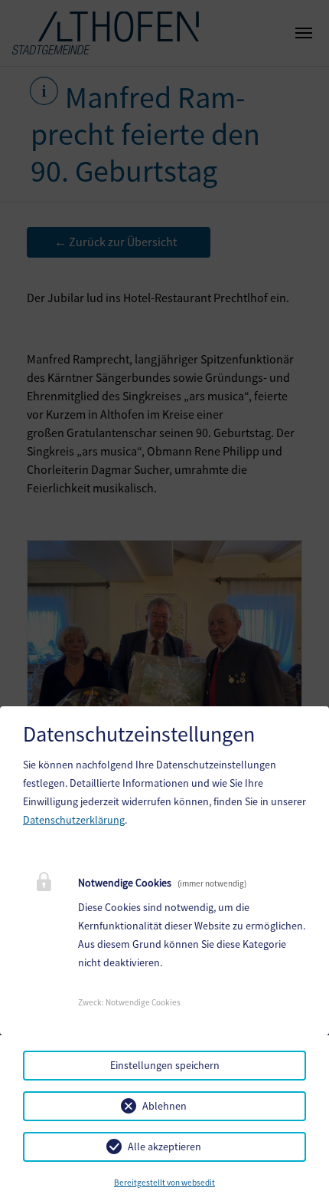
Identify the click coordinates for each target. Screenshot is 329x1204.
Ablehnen (164, 1106)
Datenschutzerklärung (74, 820)
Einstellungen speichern (165, 1065)
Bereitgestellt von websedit (164, 1182)
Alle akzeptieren (164, 1146)
